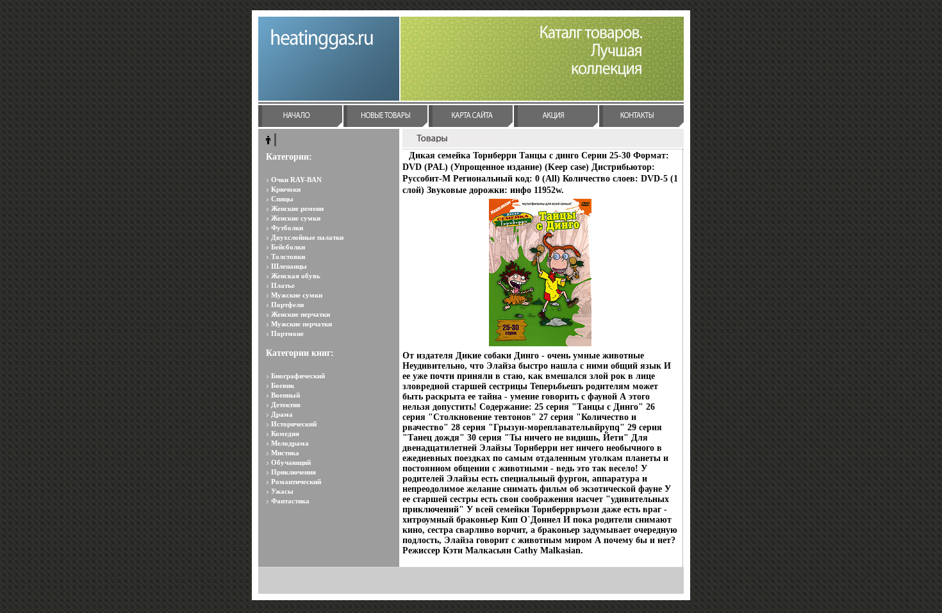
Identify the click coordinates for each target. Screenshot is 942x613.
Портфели (287, 304)
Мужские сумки (296, 295)
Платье (283, 285)
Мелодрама (290, 443)
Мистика (285, 453)
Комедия (285, 433)
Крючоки (286, 189)
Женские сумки (295, 218)
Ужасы (282, 491)
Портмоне (287, 333)
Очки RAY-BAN (296, 179)
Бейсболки (288, 247)
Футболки (287, 227)
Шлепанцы (289, 266)
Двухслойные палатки (307, 237)
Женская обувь (295, 276)
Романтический (296, 481)
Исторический (294, 424)
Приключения (293, 472)
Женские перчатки (300, 314)
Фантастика (290, 501)
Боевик (282, 385)
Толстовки (288, 256)
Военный (285, 395)
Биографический (298, 376)
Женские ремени (297, 208)
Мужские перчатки (301, 324)
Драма (282, 414)
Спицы (282, 199)
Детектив (286, 404)
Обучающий (291, 462)
